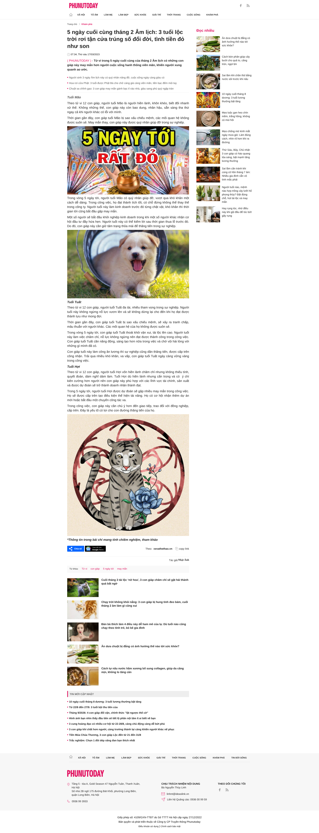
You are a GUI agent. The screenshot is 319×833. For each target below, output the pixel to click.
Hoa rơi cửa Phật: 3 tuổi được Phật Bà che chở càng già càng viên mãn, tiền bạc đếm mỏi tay (123, 83)
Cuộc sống (193, 14)
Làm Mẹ (108, 14)
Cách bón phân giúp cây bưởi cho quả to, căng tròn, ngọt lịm (236, 60)
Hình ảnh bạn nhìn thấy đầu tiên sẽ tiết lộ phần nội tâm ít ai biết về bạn (112, 718)
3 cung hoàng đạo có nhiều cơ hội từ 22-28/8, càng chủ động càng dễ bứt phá (117, 723)
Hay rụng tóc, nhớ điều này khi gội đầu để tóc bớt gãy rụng (237, 212)
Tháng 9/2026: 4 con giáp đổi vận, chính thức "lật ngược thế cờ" (108, 712)
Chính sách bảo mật (170, 826)
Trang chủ (72, 24)
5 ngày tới (108, 568)
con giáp (95, 568)
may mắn (122, 568)
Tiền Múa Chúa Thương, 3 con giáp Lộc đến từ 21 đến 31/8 (105, 734)
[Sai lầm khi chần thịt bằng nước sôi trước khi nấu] (208, 81)
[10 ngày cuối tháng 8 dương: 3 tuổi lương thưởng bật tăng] (208, 100)
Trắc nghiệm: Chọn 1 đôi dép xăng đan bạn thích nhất (102, 740)
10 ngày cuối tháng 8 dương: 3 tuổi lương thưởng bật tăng (105, 701)
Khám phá (212, 14)
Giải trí (156, 14)
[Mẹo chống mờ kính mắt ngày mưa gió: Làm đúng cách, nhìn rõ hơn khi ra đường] (208, 137)
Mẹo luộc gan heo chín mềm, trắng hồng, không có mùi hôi (236, 116)
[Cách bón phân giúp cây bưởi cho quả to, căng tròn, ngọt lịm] (208, 63)
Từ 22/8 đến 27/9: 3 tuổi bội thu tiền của (93, 707)
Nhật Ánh (183, 560)
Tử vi (84, 568)
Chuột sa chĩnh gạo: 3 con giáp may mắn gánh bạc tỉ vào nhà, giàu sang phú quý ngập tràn (121, 88)
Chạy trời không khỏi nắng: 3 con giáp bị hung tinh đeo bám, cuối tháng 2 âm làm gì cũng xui (144, 604)
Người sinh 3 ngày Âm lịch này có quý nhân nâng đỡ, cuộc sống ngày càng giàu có (116, 77)
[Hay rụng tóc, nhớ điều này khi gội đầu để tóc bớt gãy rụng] (208, 214)
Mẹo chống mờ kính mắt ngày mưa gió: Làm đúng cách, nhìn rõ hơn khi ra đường (236, 137)
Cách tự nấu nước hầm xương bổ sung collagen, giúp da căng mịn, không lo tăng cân (142, 670)
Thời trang (174, 14)
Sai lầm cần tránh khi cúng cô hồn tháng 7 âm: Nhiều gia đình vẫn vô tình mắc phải (236, 174)
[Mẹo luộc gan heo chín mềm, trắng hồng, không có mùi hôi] (208, 119)
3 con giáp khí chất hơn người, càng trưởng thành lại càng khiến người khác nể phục (121, 729)
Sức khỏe (140, 14)
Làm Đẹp (123, 14)
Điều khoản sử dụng (149, 826)
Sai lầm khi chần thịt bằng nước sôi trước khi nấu (236, 77)
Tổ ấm (94, 14)
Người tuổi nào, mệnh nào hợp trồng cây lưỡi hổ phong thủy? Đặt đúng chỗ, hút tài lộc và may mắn (237, 194)
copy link (184, 548)
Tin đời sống (239, 757)
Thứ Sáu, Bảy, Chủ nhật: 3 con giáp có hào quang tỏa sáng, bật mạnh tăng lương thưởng (236, 155)
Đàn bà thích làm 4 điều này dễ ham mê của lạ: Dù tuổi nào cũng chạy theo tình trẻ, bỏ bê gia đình (143, 626)
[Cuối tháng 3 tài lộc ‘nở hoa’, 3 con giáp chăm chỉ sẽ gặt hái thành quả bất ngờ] (83, 587)
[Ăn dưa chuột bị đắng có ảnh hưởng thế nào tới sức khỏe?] (83, 654)
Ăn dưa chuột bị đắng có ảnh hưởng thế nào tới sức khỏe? (140, 646)
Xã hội (81, 14)
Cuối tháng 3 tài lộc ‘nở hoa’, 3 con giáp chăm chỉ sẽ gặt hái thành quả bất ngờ (144, 581)
